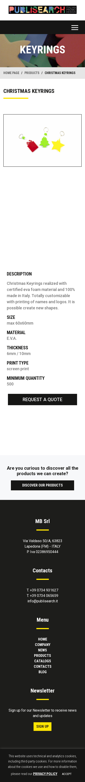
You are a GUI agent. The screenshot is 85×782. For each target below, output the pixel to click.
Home (42, 639)
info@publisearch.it (42, 601)
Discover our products (42, 485)
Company (42, 645)
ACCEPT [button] (67, 774)
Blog (43, 672)
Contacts (42, 666)
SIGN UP (42, 726)
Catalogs (42, 661)
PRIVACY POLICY (45, 774)
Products (42, 655)
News (42, 650)
